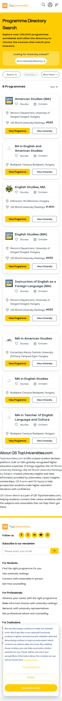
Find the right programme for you (21, 568)
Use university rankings (15, 573)
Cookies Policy (31, 659)
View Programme (17, 131)
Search (10, 74)
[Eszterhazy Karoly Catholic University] (9, 340)
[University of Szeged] (9, 100)
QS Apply (38, 481)
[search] (43, 5)
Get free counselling (14, 583)
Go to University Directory (30, 61)
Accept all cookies (31, 687)
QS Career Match (10, 495)
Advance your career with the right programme (29, 598)
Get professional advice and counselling (25, 613)
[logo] (15, 4)
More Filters (49, 74)
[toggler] (57, 4)
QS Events (22, 481)
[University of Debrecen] (9, 188)
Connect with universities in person (22, 578)
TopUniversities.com (11, 458)
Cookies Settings (31, 667)
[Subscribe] (54, 551)
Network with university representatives (25, 608)
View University (44, 131)
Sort (53, 86)
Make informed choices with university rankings (29, 603)
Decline (31, 677)
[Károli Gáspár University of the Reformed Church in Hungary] (9, 147)
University (30, 74)
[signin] (50, 4)
